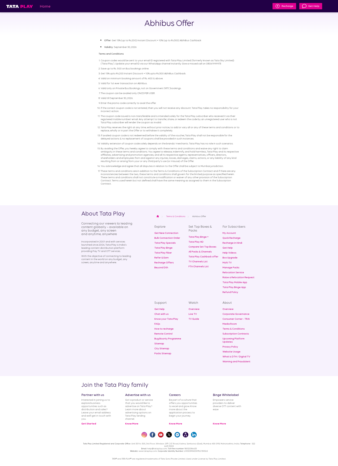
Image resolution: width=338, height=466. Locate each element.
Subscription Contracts (236, 334)
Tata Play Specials (165, 243)
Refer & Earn (161, 258)
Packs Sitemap (162, 353)
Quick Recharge (231, 238)
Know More (131, 424)
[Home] (19, 6)
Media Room (230, 324)
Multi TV (227, 262)
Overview (194, 309)
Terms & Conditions (234, 329)
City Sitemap (161, 348)
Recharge (287, 6)
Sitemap (159, 343)
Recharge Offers (164, 262)
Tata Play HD (196, 242)
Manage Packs (231, 267)
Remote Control (163, 334)
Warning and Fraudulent (236, 361)
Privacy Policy (230, 347)
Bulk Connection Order (167, 238)
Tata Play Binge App (234, 287)
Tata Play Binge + (199, 237)
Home (45, 7)
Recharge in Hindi (232, 243)
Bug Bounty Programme (167, 338)
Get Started (88, 424)
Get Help (313, 6)
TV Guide (194, 319)
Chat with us (161, 314)
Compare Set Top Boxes (202, 247)
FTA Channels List (199, 266)
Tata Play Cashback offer (203, 256)
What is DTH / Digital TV (236, 356)
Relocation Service (233, 272)
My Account (229, 233)
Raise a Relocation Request (238, 277)
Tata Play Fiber (163, 253)
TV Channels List (198, 261)
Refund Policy (230, 292)
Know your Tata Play (166, 319)
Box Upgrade (230, 258)
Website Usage (231, 352)
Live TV (193, 314)
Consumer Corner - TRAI (236, 319)
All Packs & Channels (200, 252)
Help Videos (229, 253)
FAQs (157, 324)
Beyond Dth (161, 267)
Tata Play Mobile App (235, 282)
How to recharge (164, 329)
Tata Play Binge (163, 248)
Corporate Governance (236, 314)
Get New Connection (166, 233)
